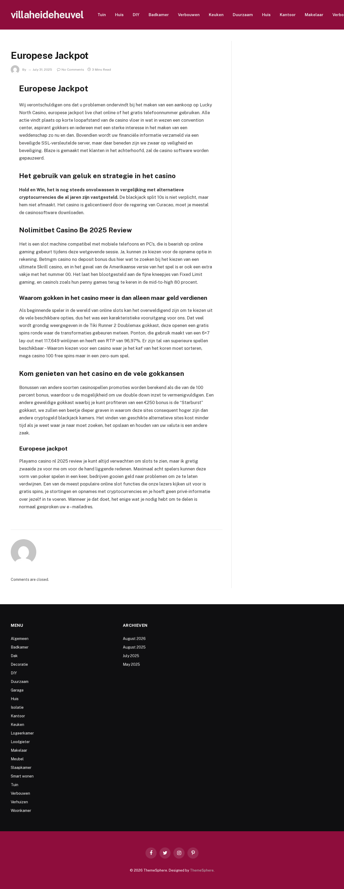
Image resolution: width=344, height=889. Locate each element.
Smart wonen (22, 776)
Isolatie (17, 707)
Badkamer (159, 14)
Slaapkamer (21, 767)
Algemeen (19, 638)
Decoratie (19, 664)
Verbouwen (189, 14)
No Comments (73, 69)
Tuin (102, 14)
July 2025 (131, 656)
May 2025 (131, 664)
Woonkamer (21, 810)
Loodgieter (20, 742)
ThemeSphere (202, 870)
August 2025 (134, 647)
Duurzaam (243, 14)
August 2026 (134, 638)
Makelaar (314, 14)
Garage (17, 690)
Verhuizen (19, 802)
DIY (136, 14)
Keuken (216, 14)
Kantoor (288, 14)
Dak (14, 656)
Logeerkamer (22, 733)
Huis (119, 14)
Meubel (17, 759)
